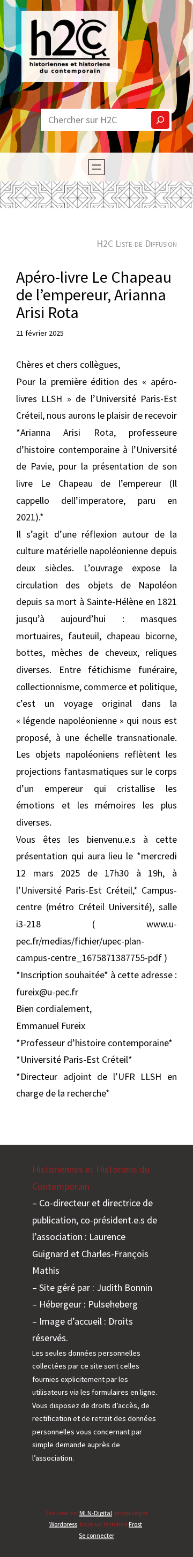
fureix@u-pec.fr (47, 992)
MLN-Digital (95, 1513)
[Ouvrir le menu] (96, 167)
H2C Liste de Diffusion (136, 243)
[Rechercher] (160, 120)
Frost (135, 1524)
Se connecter (96, 1535)
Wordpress (63, 1524)
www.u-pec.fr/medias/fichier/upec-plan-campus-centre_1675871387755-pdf (96, 941)
